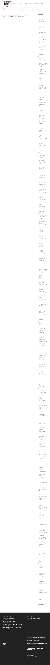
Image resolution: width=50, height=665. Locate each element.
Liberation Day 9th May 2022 (42, 239)
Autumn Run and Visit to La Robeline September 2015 (43, 534)
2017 (39, 425)
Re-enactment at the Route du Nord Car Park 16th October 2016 (42, 473)
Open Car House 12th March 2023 (43, 197)
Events (4, 644)
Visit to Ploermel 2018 (43, 405)
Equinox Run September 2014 (42, 581)
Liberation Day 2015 (42, 551)
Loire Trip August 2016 (42, 493)
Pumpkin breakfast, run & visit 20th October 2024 (42, 110)
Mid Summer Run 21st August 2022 (43, 236)
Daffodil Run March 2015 (42, 554)
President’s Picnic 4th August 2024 (43, 124)
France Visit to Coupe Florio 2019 (43, 370)
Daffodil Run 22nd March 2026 (42, 47)
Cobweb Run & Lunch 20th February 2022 (43, 258)
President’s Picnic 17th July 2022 (42, 251)
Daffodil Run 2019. (42, 381)
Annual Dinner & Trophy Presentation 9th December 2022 (43, 220)
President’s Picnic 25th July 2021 (42, 288)
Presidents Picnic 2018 (42, 408)
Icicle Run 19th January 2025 (41, 91)
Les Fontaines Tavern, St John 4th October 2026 (35, 654)
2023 (39, 152)
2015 (39, 521)
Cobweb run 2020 (42, 343)
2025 (39, 56)
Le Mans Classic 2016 (43, 501)
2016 (39, 464)
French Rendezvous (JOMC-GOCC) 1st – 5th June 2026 (42, 32)
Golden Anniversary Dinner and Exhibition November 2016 (43, 482)
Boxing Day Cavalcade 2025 (42, 59)
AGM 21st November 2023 (43, 163)
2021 (39, 263)
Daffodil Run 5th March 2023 (42, 200)
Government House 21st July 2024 (42, 127)
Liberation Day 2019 (42, 376)
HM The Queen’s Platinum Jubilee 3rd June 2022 (42, 247)
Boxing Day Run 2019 (43, 353)
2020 (39, 321)
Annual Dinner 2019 (42, 355)
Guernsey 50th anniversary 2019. (42, 374)
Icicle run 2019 (41, 386)
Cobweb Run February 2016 (41, 515)
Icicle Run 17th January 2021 (41, 319)
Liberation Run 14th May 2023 (42, 190)
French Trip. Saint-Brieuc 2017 (42, 444)
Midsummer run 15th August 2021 (43, 285)
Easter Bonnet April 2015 (42, 548)
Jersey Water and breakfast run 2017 (42, 432)
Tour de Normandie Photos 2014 (42, 577)
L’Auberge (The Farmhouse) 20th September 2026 (35, 649)
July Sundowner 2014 (43, 592)
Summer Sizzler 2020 (43, 339)
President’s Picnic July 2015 (43, 545)
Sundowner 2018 (42, 398)
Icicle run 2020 (41, 345)
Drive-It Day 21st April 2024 (43, 139)
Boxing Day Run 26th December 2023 (43, 155)
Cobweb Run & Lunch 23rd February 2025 (43, 88)
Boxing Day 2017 (42, 427)
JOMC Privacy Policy (7, 637)
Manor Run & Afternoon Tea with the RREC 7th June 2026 (42, 26)
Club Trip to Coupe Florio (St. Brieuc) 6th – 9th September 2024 (43, 120)
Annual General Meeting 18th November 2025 (42, 68)
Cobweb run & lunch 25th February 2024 (42, 146)
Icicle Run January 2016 (42, 518)
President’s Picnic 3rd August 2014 (43, 584)
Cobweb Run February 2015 (41, 557)
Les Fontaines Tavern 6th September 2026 (36, 638)
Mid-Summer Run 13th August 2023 (42, 175)
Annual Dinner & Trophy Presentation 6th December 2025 (43, 63)
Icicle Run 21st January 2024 (41, 149)
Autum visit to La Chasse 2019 (42, 360)
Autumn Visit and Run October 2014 (43, 574)
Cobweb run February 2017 (41, 459)
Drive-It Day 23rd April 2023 (43, 193)
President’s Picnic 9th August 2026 (43, 19)
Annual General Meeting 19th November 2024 (42, 106)
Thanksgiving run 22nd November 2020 (43, 324)
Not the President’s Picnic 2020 (42, 336)
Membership (5, 641)
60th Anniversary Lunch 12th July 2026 (42, 22)
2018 (39, 388)
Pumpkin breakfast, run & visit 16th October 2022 (42, 232)
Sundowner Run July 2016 (42, 499)
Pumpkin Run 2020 (42, 330)
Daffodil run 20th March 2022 (42, 254)
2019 (39, 347)
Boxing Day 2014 (42, 565)
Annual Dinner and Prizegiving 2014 (42, 568)
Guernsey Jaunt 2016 (43, 496)
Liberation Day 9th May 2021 (42, 300)
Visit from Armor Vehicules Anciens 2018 (42, 402)
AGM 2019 (41, 357)
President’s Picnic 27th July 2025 (42, 74)
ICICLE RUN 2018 (42, 423)
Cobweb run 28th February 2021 (42, 315)
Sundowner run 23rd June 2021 (43, 297)
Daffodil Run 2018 (42, 419)
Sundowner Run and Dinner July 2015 (43, 541)
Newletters (5, 643)
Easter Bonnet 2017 (42, 454)
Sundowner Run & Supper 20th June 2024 (42, 135)
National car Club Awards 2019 (42, 350)
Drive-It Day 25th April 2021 (43, 308)
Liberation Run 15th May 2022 (42, 242)
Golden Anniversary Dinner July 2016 (42, 486)
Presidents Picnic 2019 (42, 367)
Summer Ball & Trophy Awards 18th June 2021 (42, 293)
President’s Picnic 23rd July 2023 (42, 178)
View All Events (28, 659)
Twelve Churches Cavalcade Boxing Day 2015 (42, 524)
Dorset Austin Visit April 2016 (42, 504)
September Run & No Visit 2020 (43, 333)
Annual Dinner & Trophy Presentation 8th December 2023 (43, 159)
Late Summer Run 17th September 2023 (43, 171)
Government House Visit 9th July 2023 (42, 181)
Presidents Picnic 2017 (42, 447)
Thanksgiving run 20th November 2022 (43, 224)
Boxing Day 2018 (42, 390)
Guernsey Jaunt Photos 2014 (42, 590)
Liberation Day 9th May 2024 (42, 142)
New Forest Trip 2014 (43, 587)
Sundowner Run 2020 (43, 341)
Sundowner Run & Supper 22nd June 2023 (42, 186)
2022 (39, 213)
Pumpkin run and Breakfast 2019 (42, 363)
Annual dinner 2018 (42, 392)
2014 (39, 563)
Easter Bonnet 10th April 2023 (42, 203)
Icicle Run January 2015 (42, 561)
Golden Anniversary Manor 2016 (42, 490)
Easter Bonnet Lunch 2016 (43, 508)
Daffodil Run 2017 (42, 456)
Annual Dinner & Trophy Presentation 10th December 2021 (43, 269)
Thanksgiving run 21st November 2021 (42, 278)
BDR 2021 (40, 265)
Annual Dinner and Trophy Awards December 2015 (42, 529)
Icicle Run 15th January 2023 (41, 210)
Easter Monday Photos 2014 (42, 599)
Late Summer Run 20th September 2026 (37, 643)
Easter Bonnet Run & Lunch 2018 (43, 411)
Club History (5, 639)
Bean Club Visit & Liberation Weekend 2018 (42, 415)
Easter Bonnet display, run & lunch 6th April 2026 (42, 43)
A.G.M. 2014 (41, 571)
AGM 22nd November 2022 (43, 227)
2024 (39, 94)
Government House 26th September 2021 (43, 281)
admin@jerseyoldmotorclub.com (34, 618)
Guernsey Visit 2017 (42, 450)
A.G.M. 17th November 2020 (42, 327)
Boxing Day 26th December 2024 (42, 97)
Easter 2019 (41, 378)
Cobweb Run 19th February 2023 (42, 207)
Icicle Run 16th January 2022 (41, 261)
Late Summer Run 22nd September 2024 (42, 115)
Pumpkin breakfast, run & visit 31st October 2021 (42, 274)
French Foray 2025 (42, 71)
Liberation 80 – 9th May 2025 (42, 81)
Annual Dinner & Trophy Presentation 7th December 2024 (43, 101)
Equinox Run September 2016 (42, 478)
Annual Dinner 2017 (42, 429)
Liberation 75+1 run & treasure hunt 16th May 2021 (43, 304)
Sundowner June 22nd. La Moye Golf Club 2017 (42, 436)
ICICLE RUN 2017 (42, 462)
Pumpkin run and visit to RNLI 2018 (43, 395)
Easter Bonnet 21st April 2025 (42, 77)
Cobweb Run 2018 (42, 421)
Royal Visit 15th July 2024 (42, 131)
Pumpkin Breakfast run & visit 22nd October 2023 (42, 167)
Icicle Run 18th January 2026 (41, 54)
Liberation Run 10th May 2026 (42, 36)
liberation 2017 (41, 452)
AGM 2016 (41, 469)
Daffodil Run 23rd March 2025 (42, 84)
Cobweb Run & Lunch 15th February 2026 (43, 50)
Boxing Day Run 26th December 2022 (43, 216)
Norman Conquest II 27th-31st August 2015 (43, 538)
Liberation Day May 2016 (42, 511)
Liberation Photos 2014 (42, 595)
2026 (39, 16)
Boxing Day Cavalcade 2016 (42, 466)
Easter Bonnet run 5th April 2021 (42, 312)
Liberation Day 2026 (42, 39)
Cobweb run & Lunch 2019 (43, 384)
